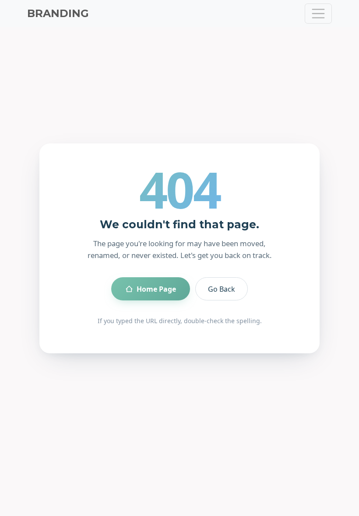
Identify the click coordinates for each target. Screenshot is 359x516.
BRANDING (58, 13)
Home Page (156, 289)
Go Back (221, 289)
